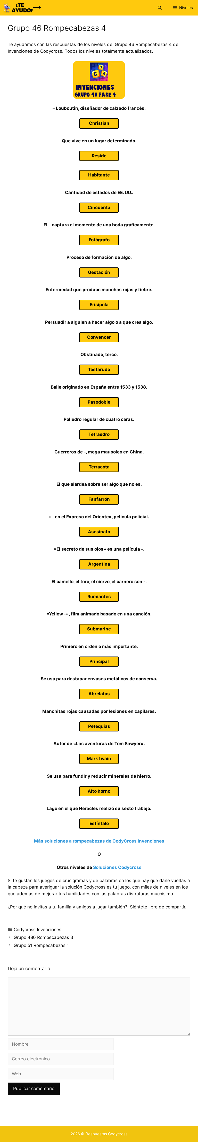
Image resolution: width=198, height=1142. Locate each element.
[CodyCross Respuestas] (22, 8)
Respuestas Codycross (107, 1133)
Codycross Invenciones (37, 929)
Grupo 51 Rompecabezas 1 (41, 945)
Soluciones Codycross (117, 867)
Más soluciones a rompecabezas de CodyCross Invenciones (99, 841)
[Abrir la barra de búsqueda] (159, 8)
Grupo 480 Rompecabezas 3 (43, 937)
